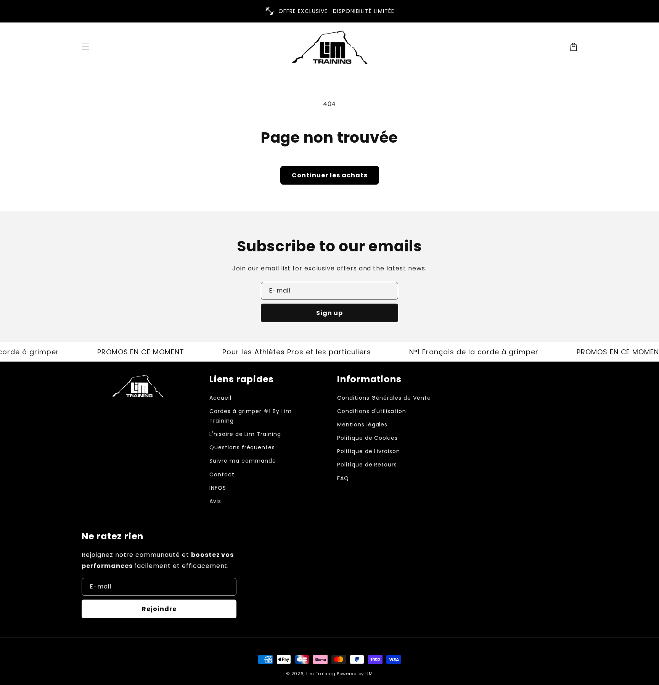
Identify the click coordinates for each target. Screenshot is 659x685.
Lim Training (320, 674)
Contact (222, 474)
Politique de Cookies (367, 438)
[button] (85, 47)
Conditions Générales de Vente (384, 398)
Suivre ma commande (242, 461)
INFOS (217, 488)
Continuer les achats (330, 175)
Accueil (220, 398)
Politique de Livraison (368, 451)
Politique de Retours (367, 464)
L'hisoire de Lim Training (245, 434)
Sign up (329, 313)
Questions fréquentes (242, 447)
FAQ (343, 478)
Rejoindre (159, 609)
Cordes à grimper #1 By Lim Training (250, 416)
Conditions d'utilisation (371, 411)
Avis (215, 501)
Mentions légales (362, 424)
